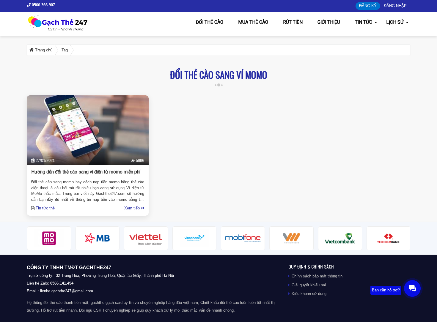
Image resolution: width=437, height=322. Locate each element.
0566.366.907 (43, 5)
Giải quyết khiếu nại (309, 285)
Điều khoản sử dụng (309, 293)
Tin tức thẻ (45, 208)
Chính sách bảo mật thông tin (317, 276)
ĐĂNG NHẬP (395, 6)
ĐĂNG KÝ (368, 6)
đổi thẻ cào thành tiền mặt (65, 302)
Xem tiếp (132, 208)
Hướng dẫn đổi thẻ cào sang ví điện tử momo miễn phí (85, 172)
